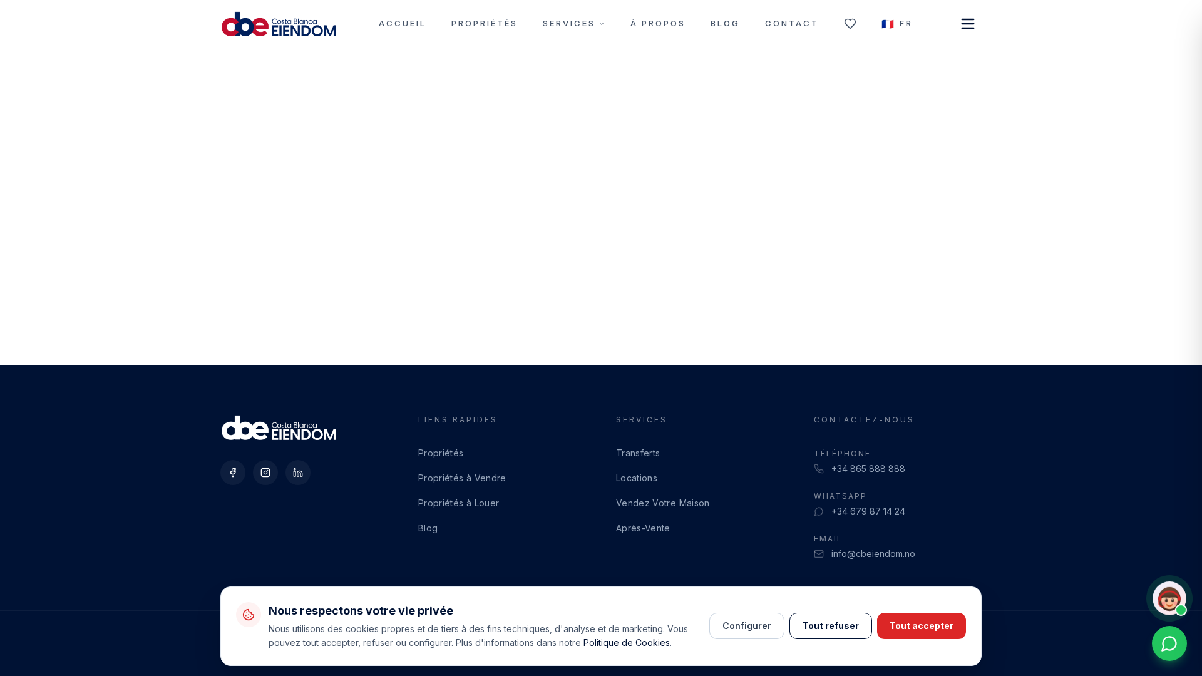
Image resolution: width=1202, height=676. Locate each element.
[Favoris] (850, 24)
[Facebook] (232, 472)
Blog (725, 23)
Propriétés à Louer (458, 503)
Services (569, 23)
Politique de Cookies (626, 642)
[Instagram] (265, 472)
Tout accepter (921, 625)
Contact (792, 23)
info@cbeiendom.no (873, 553)
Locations (636, 478)
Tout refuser (831, 625)
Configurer (746, 625)
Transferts (638, 453)
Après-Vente (643, 528)
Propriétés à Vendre (462, 478)
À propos (658, 23)
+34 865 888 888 (868, 468)
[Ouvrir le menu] (968, 24)
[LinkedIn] (298, 472)
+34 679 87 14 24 (868, 511)
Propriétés (484, 23)
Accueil (402, 23)
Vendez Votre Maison (663, 503)
